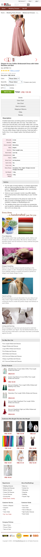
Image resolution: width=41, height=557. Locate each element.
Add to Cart (7, 92)
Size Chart (25, 505)
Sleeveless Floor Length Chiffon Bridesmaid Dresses (22, 393)
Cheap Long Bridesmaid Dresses (11, 359)
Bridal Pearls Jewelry (9, 498)
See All (24, 8)
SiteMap (24, 494)
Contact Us (25, 488)
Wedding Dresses (14, 8)
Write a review (14, 71)
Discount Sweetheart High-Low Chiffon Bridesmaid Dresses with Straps (22, 410)
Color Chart (25, 507)
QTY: (2, 88)
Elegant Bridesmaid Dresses (10, 346)
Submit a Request (8, 505)
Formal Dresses (7, 494)
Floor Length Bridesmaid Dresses (11, 343)
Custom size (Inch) (30, 82)
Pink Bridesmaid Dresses (9, 351)
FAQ (4, 510)
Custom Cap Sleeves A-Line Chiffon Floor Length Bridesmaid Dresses (21, 377)
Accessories (6, 496)
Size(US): (4, 82)
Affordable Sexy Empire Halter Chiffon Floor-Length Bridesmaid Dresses (22, 369)
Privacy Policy (7, 527)
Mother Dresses (7, 490)
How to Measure (26, 510)
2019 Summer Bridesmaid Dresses (12, 356)
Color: (3, 78)
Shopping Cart (38, 4)
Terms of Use (7, 529)
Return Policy (7, 525)
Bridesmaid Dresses (8, 488)
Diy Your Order (7, 514)
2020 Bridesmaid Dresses (9, 354)
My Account (22, 1)
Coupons (5, 507)
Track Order (6, 512)
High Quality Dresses (28, 512)
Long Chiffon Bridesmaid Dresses (11, 349)
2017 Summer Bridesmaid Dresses (12, 361)
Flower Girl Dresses (8, 492)
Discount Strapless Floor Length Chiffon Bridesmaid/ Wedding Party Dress (22, 385)
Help (30, 1)
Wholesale (25, 490)
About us (24, 486)
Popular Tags (26, 496)
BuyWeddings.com (20, 541)
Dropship (24, 492)
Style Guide (25, 514)
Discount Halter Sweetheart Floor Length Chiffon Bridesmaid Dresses (21, 402)
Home (3, 8)
